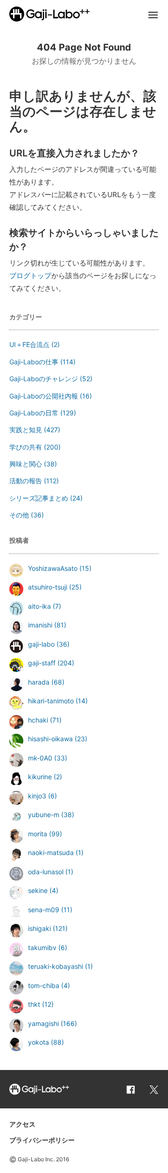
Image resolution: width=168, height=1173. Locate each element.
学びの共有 (25, 447)
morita (37, 834)
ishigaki (39, 928)
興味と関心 (25, 464)
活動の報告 (25, 481)
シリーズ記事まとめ (38, 498)
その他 (19, 515)
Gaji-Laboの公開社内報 (43, 396)
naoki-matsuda (51, 852)
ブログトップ (30, 275)
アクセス (22, 1124)
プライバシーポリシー (42, 1140)
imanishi (40, 625)
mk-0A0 (40, 758)
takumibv (42, 948)
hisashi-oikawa (50, 739)
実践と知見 (25, 430)
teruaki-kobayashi (55, 966)
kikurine (40, 777)
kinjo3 (37, 796)
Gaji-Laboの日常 (33, 413)
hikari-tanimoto (51, 701)
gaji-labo (41, 644)
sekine (38, 890)
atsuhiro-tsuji (47, 587)
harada (38, 682)
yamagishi (43, 1023)
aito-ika (39, 606)
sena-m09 (43, 910)
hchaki (38, 720)
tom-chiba (43, 985)
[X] (154, 1089)
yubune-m (43, 815)
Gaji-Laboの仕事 (33, 362)
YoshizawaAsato (52, 568)
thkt (34, 1004)
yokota (38, 1042)
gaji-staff (42, 663)
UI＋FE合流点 (29, 344)
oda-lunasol (45, 872)
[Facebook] (130, 1089)
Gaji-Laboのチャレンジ (43, 379)
